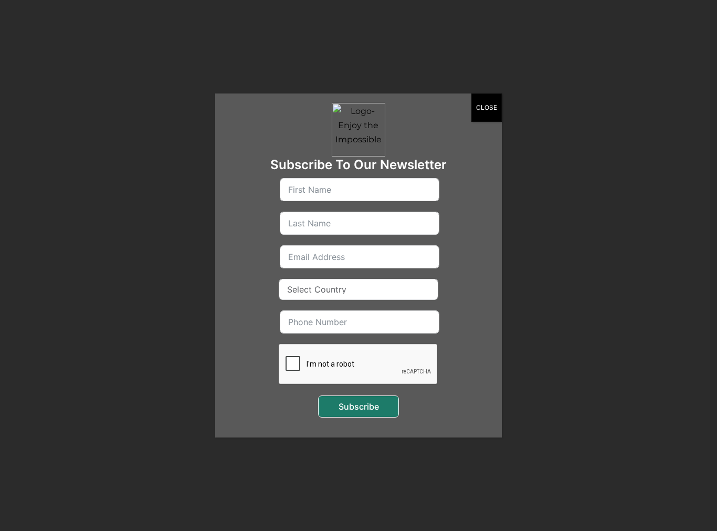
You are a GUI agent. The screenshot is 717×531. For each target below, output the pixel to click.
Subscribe (359, 406)
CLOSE (486, 107)
